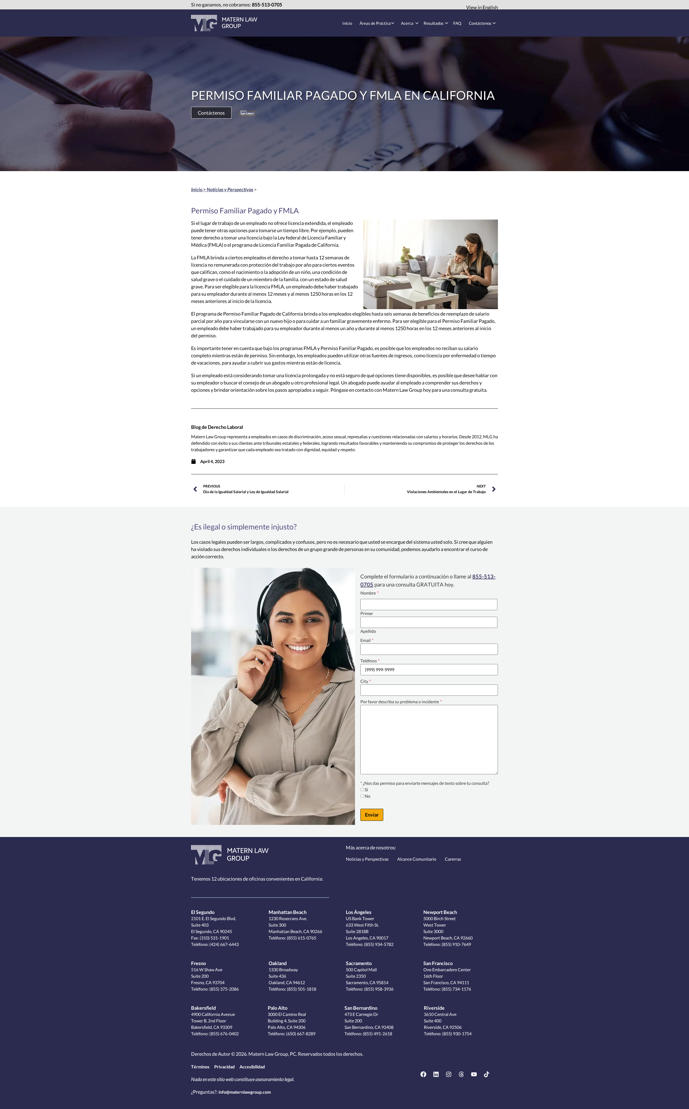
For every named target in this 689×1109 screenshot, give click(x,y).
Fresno (198, 963)
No (367, 796)
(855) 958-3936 (378, 988)
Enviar (372, 815)
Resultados (434, 23)
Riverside (434, 1008)
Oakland (278, 963)
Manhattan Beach (288, 912)
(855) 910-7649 (456, 944)
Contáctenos (480, 23)
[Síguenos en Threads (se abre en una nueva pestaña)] (461, 1074)
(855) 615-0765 (301, 937)
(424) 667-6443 (224, 944)
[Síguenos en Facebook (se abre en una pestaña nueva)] (423, 1074)
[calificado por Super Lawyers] (247, 113)
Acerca (407, 23)
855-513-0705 (267, 5)
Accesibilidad (252, 1066)
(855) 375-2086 (224, 988)
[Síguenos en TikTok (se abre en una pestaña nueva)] (487, 1074)
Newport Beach (440, 912)
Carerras (453, 858)
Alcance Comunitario (416, 858)
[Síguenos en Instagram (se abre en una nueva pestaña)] (449, 1074)
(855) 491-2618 (377, 1033)
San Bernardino (360, 1008)
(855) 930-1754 (456, 1033)
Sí (366, 789)
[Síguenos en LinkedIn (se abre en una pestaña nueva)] (436, 1074)
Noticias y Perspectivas (230, 189)
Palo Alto (277, 1008)
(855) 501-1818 (301, 988)
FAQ (457, 23)
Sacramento (359, 963)
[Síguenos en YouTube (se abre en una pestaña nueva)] (474, 1074)
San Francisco (438, 963)
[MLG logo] (224, 23)
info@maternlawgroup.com (245, 1091)
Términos (200, 1066)
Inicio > (199, 189)
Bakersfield (203, 1008)
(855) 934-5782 (378, 944)
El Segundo (203, 912)
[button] (211, 113)
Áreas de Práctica (375, 23)
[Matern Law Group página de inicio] (230, 854)
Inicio (347, 23)
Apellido (368, 631)
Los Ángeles (358, 912)
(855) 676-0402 (224, 1033)
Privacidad (224, 1066)
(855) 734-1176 (456, 988)
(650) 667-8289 (300, 1033)
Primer (366, 613)
